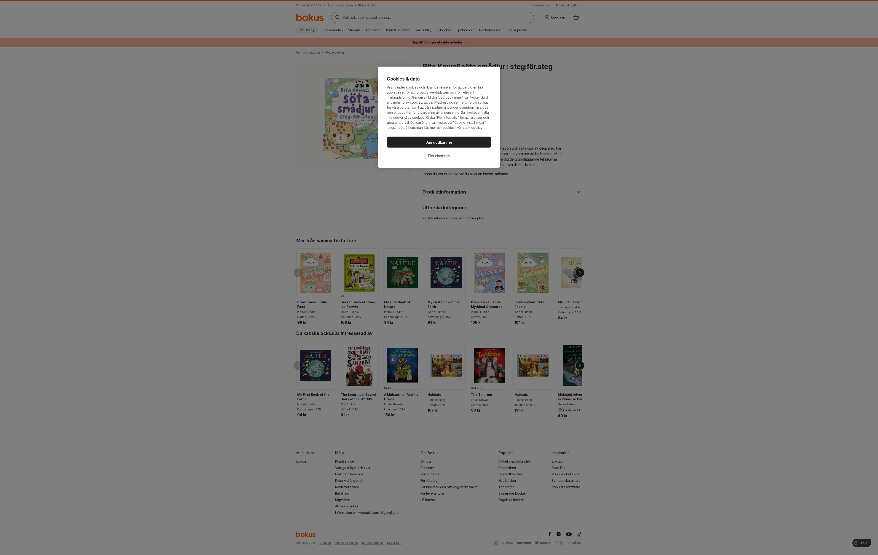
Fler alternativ (439, 156)
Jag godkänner (439, 142)
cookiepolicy (472, 127)
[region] (439, 117)
